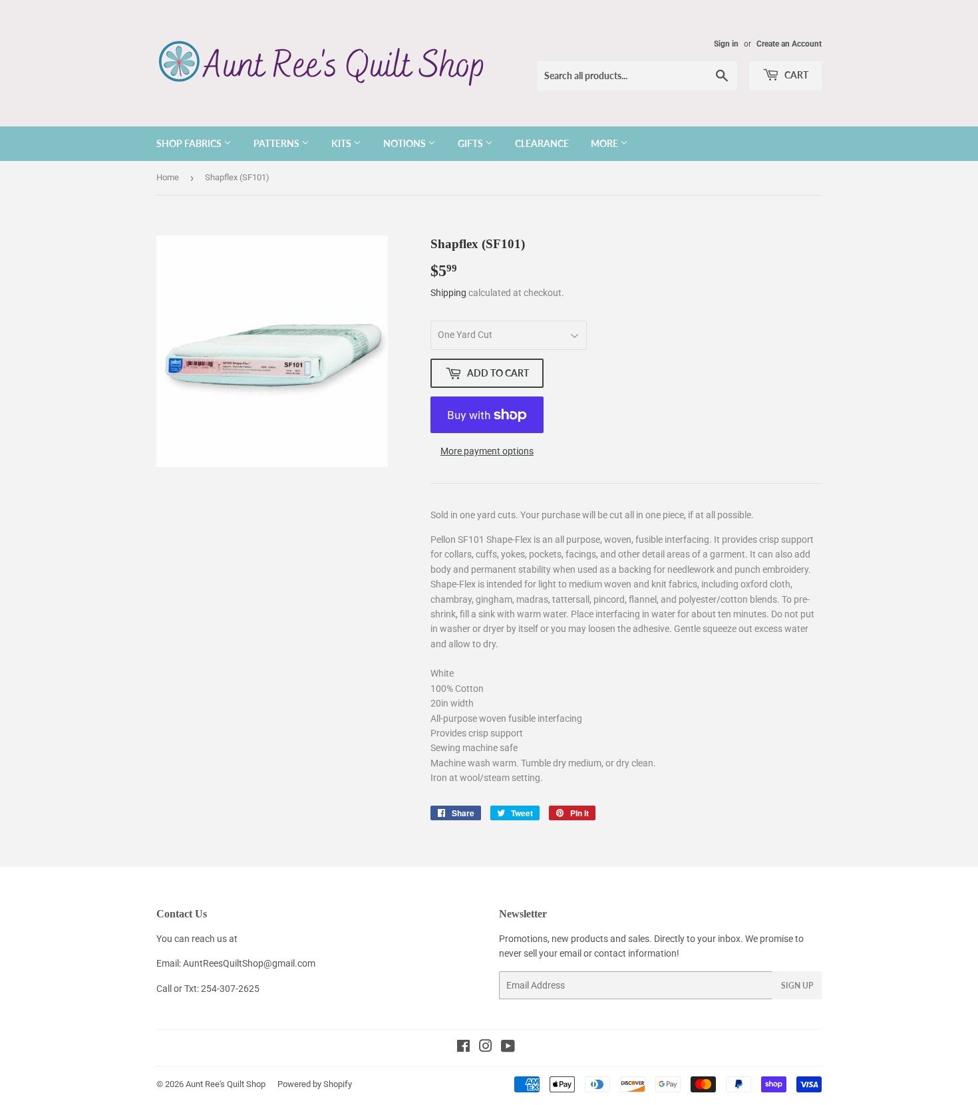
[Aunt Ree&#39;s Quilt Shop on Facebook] (463, 1047)
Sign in (726, 44)
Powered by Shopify (314, 1084)
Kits (342, 143)
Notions (405, 143)
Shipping (448, 292)
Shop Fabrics (190, 143)
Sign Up (797, 986)
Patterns (277, 143)
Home (167, 177)
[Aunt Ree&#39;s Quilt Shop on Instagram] (485, 1047)
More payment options (487, 451)
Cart (795, 74)
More (605, 143)
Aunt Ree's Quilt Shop (225, 1084)
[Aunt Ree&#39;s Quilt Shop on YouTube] (508, 1047)
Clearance (542, 143)
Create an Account (789, 44)
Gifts (471, 143)
